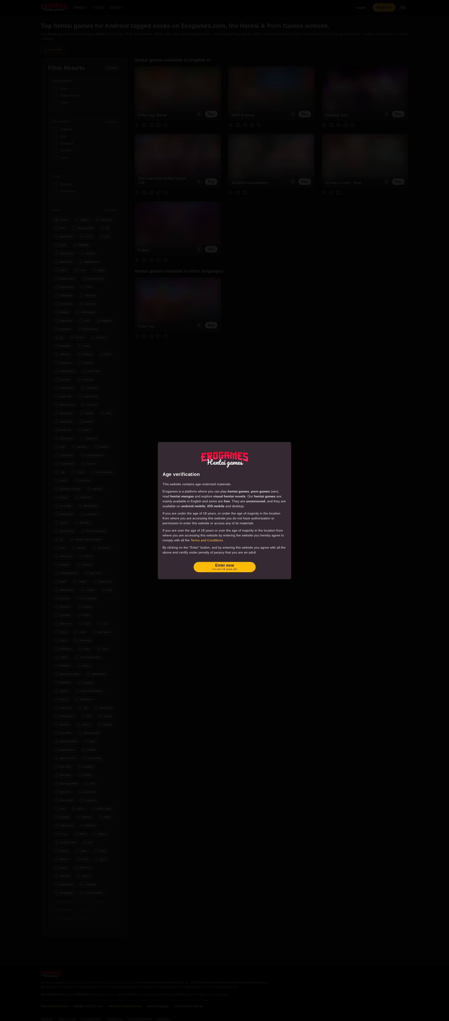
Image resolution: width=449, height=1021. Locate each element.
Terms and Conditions (207, 540)
